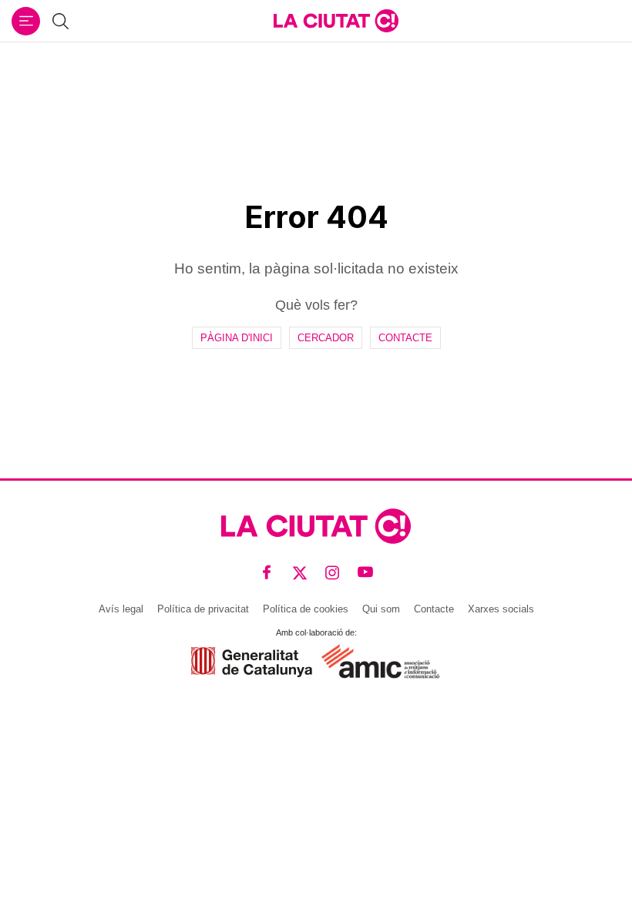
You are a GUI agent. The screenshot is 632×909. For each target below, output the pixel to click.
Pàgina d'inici (236, 338)
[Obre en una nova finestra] (251, 662)
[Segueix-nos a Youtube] (366, 572)
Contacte (405, 338)
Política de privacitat (203, 609)
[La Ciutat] (336, 20)
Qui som (381, 609)
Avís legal (121, 609)
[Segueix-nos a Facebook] (267, 572)
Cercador (326, 338)
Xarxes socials (501, 609)
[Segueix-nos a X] (300, 572)
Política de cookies (305, 609)
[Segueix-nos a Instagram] (333, 572)
